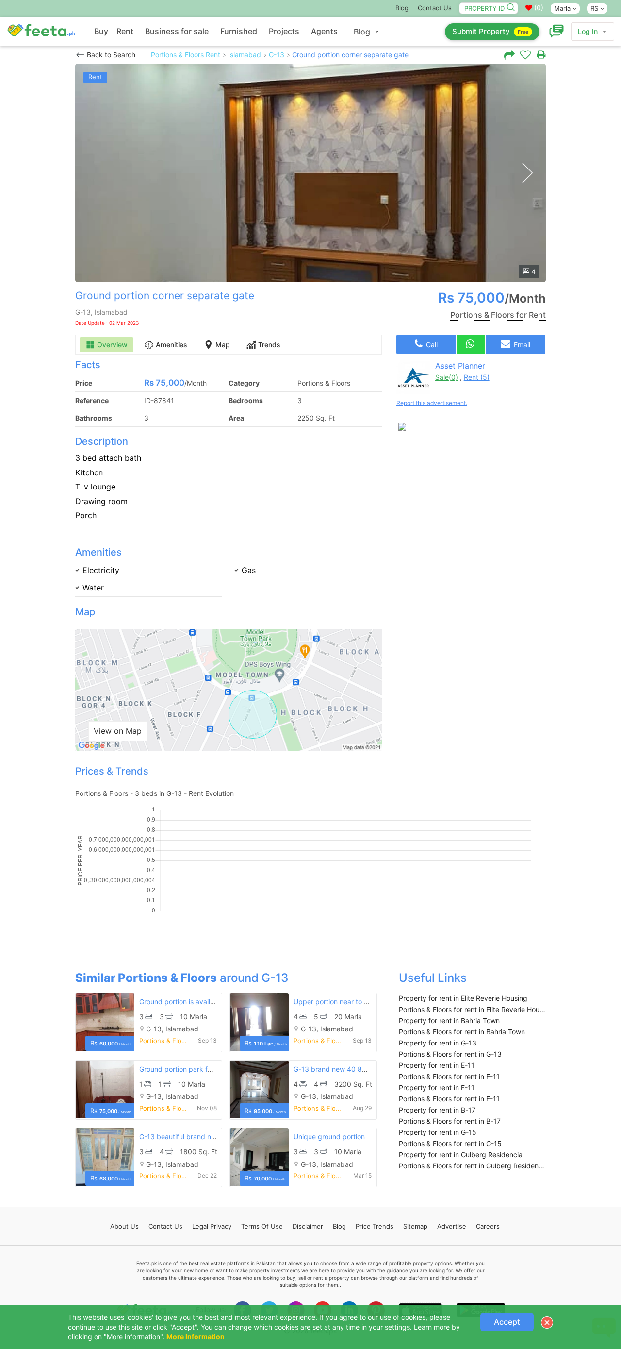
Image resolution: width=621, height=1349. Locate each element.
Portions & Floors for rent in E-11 (449, 1076)
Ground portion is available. (182, 1001)
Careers (488, 1226)
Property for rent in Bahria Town (449, 1020)
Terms (262, 1226)
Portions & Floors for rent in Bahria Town (462, 1032)
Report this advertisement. (431, 402)
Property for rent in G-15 (437, 1132)
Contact (165, 1226)
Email (521, 344)
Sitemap (415, 1226)
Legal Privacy (211, 1226)
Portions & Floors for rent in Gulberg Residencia (472, 1166)
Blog (402, 8)
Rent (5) (477, 377)
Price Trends (374, 1226)
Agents (324, 31)
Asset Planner (460, 366)
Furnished (238, 31)
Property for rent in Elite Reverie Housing (463, 998)
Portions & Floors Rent (185, 55)
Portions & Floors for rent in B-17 (450, 1121)
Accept (507, 1322)
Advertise (451, 1226)
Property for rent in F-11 (436, 1087)
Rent (124, 31)
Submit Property (490, 31)
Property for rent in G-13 (437, 1043)
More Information (195, 1336)
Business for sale (177, 31)
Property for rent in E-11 (436, 1065)
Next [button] (527, 173)
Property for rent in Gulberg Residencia (461, 1154)
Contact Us (435, 8)
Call (431, 344)
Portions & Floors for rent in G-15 (450, 1143)
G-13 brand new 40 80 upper (340, 1069)
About (124, 1226)
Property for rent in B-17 (437, 1110)
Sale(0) (446, 377)
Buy (101, 31)
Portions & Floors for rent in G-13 (450, 1054)
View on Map (118, 731)
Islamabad (244, 55)
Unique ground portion (329, 1136)
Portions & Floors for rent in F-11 (449, 1099)
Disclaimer (308, 1226)
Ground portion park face (179, 1069)
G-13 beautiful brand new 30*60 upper (201, 1136)
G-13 (276, 55)
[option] (310, 173)
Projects (284, 31)
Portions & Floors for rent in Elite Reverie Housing (472, 1009)
